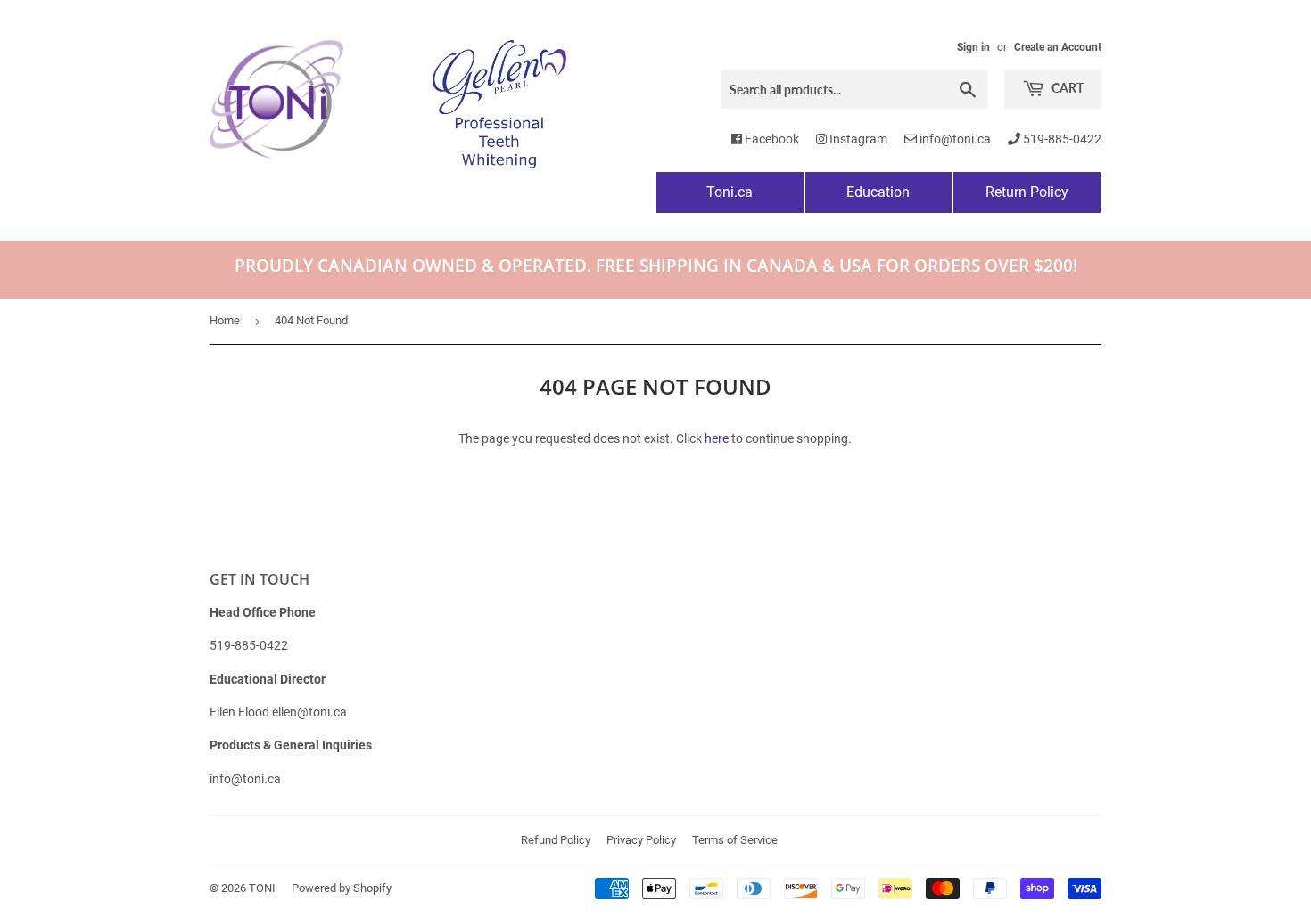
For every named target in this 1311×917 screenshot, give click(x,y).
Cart (1066, 87)
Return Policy (1026, 192)
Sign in (973, 47)
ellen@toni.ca (309, 712)
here (717, 438)
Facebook (770, 139)
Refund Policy (555, 840)
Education (878, 192)
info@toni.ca (954, 139)
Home (225, 320)
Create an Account (1057, 47)
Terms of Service (735, 840)
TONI (262, 888)
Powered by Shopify (342, 888)
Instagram (857, 139)
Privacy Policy (641, 840)
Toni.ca (729, 192)
